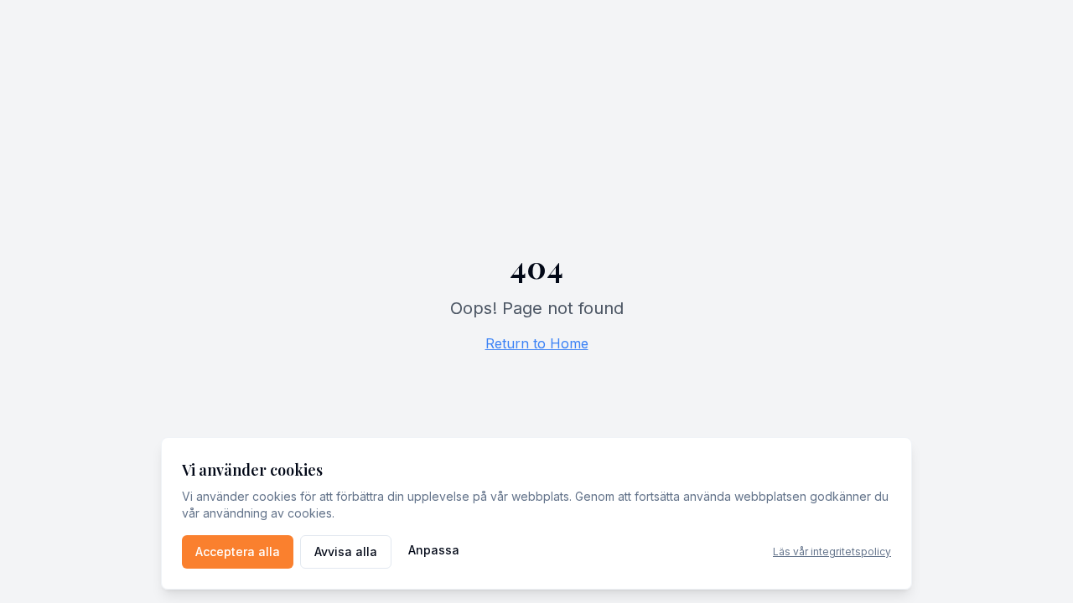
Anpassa (433, 550)
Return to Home (536, 343)
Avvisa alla (345, 551)
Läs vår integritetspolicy (832, 551)
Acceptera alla (237, 551)
